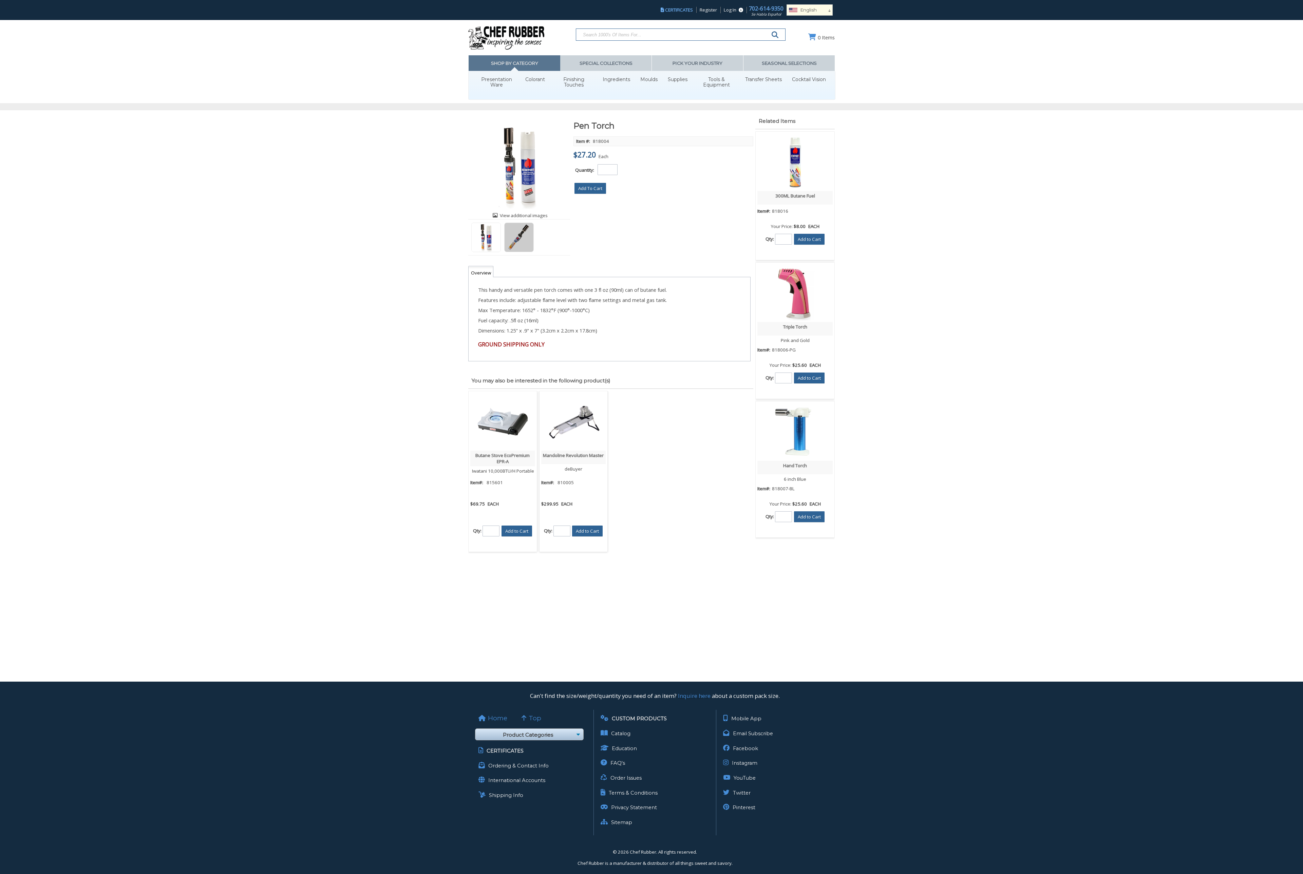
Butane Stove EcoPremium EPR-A (502, 458)
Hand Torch (795, 465)
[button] (590, 188)
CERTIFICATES (679, 10)
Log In (730, 10)
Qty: (477, 530)
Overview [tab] (481, 273)
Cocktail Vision (809, 79)
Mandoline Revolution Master (573, 455)
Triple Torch (795, 327)
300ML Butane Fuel (795, 196)
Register (708, 10)
